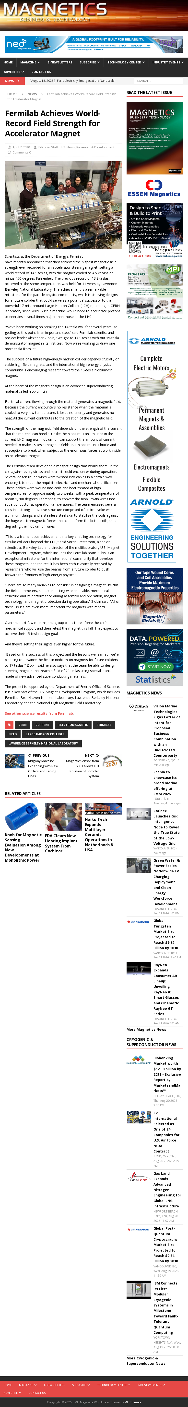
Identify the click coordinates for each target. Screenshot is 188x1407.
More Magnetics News (146, 1029)
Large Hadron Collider (45, 734)
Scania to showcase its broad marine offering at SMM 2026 (165, 783)
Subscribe (88, 62)
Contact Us (41, 72)
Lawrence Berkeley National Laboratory (43, 743)
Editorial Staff (48, 147)
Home (8, 62)
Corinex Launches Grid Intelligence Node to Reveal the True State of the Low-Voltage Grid (166, 827)
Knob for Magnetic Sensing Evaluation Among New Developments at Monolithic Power (23, 847)
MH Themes (133, 1402)
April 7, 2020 (21, 147)
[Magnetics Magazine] (94, 28)
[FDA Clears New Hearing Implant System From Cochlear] (63, 817)
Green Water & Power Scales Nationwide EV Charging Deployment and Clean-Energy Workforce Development (166, 882)
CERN (23, 725)
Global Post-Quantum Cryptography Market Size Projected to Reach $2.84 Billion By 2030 (165, 1244)
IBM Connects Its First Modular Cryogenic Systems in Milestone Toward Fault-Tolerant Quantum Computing (165, 1308)
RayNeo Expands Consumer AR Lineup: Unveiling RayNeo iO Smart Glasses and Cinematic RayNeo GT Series (166, 989)
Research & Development (95, 147)
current (42, 725)
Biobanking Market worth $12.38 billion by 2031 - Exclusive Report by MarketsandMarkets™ (167, 1074)
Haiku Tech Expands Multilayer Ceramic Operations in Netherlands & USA (99, 835)
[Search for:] (158, 80)
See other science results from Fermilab (39, 713)
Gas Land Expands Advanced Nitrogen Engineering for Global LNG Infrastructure (167, 1189)
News (71, 147)
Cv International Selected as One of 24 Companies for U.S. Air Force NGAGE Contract (166, 1132)
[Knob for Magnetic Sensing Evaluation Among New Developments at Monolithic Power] (23, 816)
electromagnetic (73, 725)
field (13, 734)
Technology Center (124, 62)
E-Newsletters (60, 62)
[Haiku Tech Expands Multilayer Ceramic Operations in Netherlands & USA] (103, 809)
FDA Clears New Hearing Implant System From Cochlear (61, 843)
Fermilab (104, 725)
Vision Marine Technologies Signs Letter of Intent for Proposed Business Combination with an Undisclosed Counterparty (166, 731)
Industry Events (166, 62)
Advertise (12, 72)
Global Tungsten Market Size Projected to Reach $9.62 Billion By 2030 (165, 934)
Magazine (28, 62)
